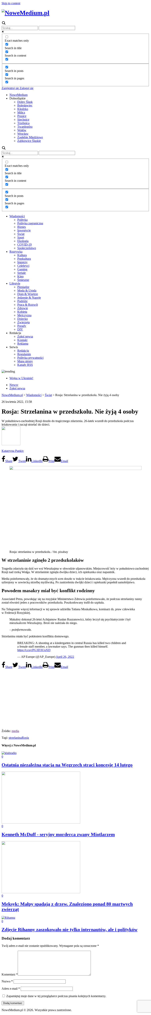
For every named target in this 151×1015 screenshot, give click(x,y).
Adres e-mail (11, 988)
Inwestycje (24, 230)
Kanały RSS (25, 364)
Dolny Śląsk (25, 102)
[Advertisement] (75, 697)
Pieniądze (23, 287)
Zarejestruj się (10, 88)
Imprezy (22, 262)
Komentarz (10, 974)
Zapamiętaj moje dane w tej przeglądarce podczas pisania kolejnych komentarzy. (56, 996)
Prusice (21, 116)
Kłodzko (22, 109)
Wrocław (23, 133)
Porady (21, 326)
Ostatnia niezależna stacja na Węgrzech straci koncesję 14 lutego (67, 764)
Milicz (21, 112)
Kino (20, 276)
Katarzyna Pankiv (13, 450)
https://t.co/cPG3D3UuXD (34, 650)
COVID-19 (24, 244)
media (15, 731)
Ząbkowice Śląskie (29, 140)
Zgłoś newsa (25, 336)
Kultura (22, 255)
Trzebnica (23, 123)
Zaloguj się (26, 88)
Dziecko (22, 318)
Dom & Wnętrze (27, 294)
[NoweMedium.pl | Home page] (25, 12)
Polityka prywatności (30, 357)
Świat (20, 234)
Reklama (22, 343)
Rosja (25, 737)
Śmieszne (23, 280)
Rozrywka (15, 251)
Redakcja (23, 350)
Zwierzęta (23, 322)
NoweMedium (18, 94)
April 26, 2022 (65, 656)
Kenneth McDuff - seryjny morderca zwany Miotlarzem (58, 834)
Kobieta (22, 311)
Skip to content (11, 3)
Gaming (22, 269)
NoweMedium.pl (12, 395)
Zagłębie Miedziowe (30, 137)
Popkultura (24, 258)
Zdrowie (22, 308)
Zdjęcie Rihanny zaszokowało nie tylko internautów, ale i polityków (69, 929)
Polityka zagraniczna (30, 223)
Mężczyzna (24, 315)
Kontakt (22, 340)
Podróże (22, 301)
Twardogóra (24, 126)
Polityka (22, 219)
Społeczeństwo (26, 248)
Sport (20, 237)
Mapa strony (25, 361)
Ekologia (23, 241)
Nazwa (7, 981)
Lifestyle (14, 283)
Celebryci (23, 265)
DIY (20, 329)
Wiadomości (17, 216)
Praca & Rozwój (27, 304)
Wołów (21, 130)
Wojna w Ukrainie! (21, 378)
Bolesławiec (24, 105)
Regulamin (24, 354)
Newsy (13, 384)
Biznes (21, 227)
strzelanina (15, 737)
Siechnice (23, 119)
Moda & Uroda (26, 290)
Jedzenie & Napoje (29, 297)
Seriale (21, 272)
